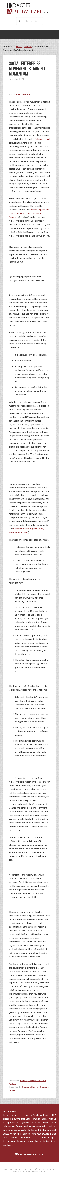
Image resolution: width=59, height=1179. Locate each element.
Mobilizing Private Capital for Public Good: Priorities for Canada (29, 213)
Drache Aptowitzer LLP (29, 8)
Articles (24, 1080)
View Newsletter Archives (31, 1154)
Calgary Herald (42, 139)
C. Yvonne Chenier (30, 1087)
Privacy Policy (45, 1169)
